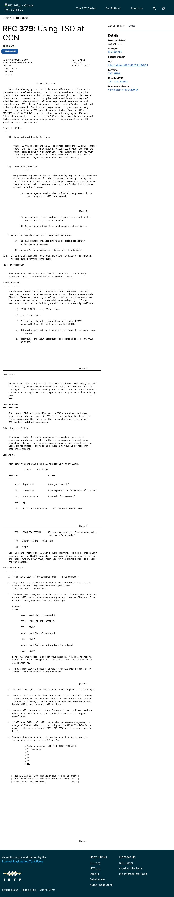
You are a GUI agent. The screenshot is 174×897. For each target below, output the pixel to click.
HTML (117, 73)
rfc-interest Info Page (133, 873)
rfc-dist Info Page (130, 868)
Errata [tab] (132, 25)
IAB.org (94, 873)
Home (7, 18)
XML (116, 81)
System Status (10, 889)
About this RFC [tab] (116, 25)
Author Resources (101, 884)
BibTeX (124, 81)
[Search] (154, 8)
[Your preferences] (165, 8)
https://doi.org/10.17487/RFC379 (126, 64)
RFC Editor (126, 863)
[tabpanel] (141, 63)
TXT (110, 73)
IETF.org (95, 863)
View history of (121, 89)
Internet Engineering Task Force (22, 861)
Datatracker (97, 879)
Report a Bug (29, 889)
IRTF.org (95, 868)
